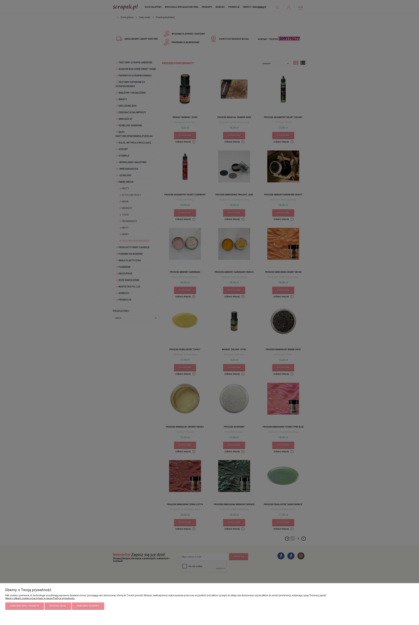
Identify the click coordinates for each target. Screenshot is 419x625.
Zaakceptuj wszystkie (88, 606)
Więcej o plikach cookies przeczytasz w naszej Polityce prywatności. (40, 598)
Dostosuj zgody (57, 606)
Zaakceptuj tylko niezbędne (24, 606)
